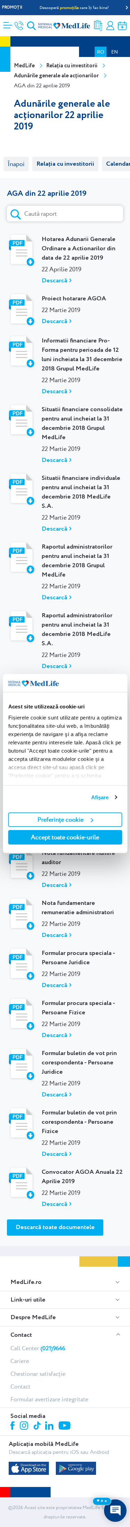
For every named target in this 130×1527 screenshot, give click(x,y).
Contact (21, 1335)
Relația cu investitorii (71, 66)
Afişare (100, 797)
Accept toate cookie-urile (65, 837)
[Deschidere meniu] (7, 23)
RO (100, 52)
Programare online (122, 25)
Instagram (25, 1426)
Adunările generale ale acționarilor (56, 76)
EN (114, 52)
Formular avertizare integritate (49, 1399)
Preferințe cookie (60, 819)
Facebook (13, 1426)
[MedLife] (64, 25)
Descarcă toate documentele (55, 1227)
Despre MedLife (33, 1317)
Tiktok (38, 1426)
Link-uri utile (27, 1299)
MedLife (24, 66)
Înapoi (16, 164)
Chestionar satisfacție (38, 1373)
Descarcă (54, 280)
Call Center (37, 1348)
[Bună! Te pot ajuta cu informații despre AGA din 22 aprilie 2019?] (115, 1510)
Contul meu (110, 26)
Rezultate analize (98, 26)
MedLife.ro (26, 1282)
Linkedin (50, 1426)
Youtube (65, 1426)
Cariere (19, 1360)
